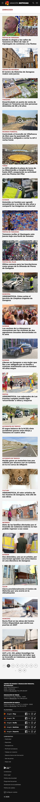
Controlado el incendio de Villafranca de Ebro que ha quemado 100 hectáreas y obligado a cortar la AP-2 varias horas (19, 137)
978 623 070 (13, 698)
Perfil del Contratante (11, 749)
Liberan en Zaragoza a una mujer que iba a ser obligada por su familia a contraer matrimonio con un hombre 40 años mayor (19, 365)
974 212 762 (13, 706)
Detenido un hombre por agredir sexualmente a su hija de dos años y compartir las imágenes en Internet (19, 204)
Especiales (8, 742)
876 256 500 (13, 691)
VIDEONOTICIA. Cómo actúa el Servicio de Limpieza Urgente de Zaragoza (17, 298)
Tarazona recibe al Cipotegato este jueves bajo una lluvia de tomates (18, 235)
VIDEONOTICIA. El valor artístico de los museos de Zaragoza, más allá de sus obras (19, 495)
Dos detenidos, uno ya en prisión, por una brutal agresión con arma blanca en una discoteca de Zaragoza (19, 559)
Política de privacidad (10, 778)
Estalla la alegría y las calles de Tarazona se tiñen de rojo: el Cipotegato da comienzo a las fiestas (19, 42)
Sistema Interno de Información (14, 755)
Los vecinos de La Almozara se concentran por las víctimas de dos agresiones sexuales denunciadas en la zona (19, 331)
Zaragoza (7, 10)
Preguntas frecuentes (10, 781)
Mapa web (8, 762)
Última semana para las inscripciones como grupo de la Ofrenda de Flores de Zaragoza (19, 266)
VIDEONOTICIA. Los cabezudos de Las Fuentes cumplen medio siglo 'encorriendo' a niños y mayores (19, 398)
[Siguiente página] (24, 670)
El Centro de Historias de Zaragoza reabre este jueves (18, 73)
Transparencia (9, 745)
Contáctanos (7, 771)
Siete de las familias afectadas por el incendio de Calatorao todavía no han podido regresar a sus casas (19, 527)
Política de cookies (9, 788)
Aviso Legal (7, 775)
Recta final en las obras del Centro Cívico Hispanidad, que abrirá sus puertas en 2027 (18, 623)
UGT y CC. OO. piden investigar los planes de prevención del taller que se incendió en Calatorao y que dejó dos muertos (19, 656)
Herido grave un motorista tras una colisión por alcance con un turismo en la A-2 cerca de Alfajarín (19, 463)
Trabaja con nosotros (11, 752)
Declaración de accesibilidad (12, 784)
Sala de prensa (9, 758)
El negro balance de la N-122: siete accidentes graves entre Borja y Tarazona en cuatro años (18, 430)
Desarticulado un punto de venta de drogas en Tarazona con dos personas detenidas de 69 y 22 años (19, 104)
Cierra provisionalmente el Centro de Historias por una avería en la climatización (19, 591)
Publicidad (8, 739)
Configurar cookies (11, 792)
